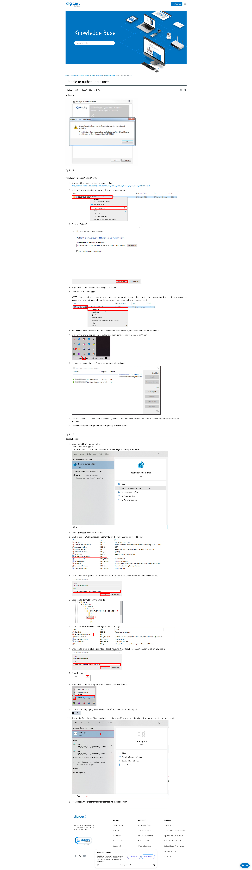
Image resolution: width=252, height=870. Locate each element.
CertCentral (167, 825)
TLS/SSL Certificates (144, 830)
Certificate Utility (117, 841)
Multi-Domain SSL (143, 841)
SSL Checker (116, 836)
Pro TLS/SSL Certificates (145, 836)
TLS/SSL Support (118, 825)
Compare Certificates (144, 825)
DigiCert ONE (168, 856)
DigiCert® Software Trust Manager (174, 841)
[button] (83, 840)
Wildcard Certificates (144, 846)
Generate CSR (117, 846)
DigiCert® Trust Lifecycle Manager (174, 830)
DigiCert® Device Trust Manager (173, 836)
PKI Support (116, 830)
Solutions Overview (170, 851)
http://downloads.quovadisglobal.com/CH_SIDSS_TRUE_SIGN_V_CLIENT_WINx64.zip (111, 185)
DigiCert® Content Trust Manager (174, 846)
